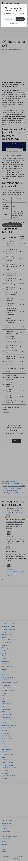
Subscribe (20, 19)
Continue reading (14, 23)
